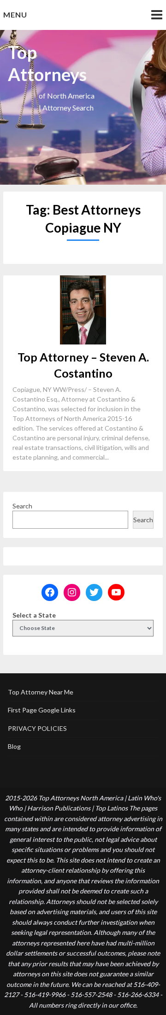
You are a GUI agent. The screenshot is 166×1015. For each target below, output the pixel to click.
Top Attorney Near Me (40, 692)
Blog (14, 746)
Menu (15, 14)
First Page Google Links (42, 710)
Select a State (34, 615)
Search (22, 506)
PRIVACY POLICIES (37, 728)
